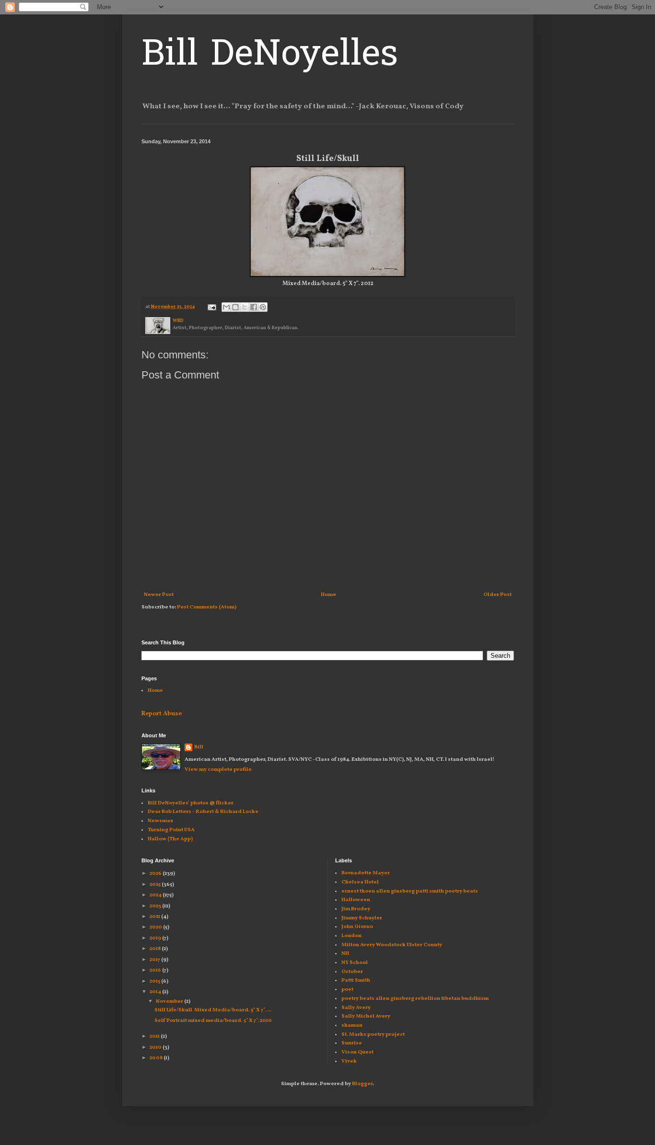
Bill (198, 747)
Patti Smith (355, 980)
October (352, 971)
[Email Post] (211, 307)
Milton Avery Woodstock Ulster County (391, 945)
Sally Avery (356, 1007)
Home (328, 594)
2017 (155, 959)
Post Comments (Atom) (206, 607)
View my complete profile (218, 769)
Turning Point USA (171, 830)
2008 (157, 1058)
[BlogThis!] (235, 307)
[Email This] (226, 307)
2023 (156, 906)
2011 (155, 1036)
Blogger (362, 1084)
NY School (354, 962)
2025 (156, 884)
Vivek (349, 1061)
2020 (156, 927)
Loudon (351, 935)
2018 (156, 948)
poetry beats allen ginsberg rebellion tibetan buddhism (415, 998)
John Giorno (357, 926)
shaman (352, 1025)
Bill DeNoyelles (269, 56)
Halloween (355, 900)
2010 (156, 1047)
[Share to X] (244, 307)
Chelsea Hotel (360, 882)
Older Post (497, 594)
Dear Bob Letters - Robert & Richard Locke (203, 811)
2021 (155, 916)
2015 (155, 981)
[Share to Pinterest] (263, 307)
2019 (156, 938)
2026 (156, 873)
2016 (156, 970)
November (170, 1001)
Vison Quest (357, 1052)
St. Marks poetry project (373, 1034)
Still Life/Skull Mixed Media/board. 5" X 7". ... (212, 1010)
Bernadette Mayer (365, 873)
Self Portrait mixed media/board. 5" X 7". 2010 (213, 1020)
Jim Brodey (355, 909)
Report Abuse (161, 714)
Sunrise (351, 1043)
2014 (156, 992)
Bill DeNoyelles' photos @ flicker (191, 803)
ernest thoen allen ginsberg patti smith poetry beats (409, 891)
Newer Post (159, 594)
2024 (156, 895)
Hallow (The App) (170, 839)
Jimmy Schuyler (361, 918)
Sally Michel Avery (365, 1016)
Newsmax (160, 820)
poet (347, 989)
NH (345, 953)
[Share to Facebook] (253, 307)
